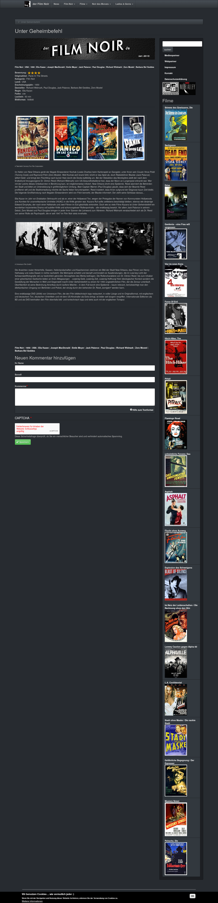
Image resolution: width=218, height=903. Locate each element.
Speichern (24, 442)
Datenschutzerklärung (176, 79)
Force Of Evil (171, 301)
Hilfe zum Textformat (143, 409)
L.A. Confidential (173, 682)
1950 (32, 67)
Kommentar (20, 386)
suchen (167, 49)
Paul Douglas (98, 67)
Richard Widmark (114, 67)
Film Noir (69, 3)
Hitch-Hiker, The (173, 338)
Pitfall (168, 378)
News (56, 3)
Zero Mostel (129, 67)
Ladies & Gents (124, 3)
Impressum (170, 67)
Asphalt (169, 491)
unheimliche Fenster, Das (177, 453)
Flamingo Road (172, 418)
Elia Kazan (41, 67)
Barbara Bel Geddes (145, 67)
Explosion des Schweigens (178, 567)
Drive (167, 185)
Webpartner (170, 61)
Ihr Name (19, 362)
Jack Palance (85, 67)
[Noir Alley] (187, 88)
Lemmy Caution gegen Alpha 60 (181, 646)
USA (27, 67)
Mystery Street (172, 801)
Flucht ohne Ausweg (175, 530)
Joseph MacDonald (56, 67)
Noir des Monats (100, 3)
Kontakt (169, 73)
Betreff (18, 374)
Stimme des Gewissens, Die (179, 107)
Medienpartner (172, 55)
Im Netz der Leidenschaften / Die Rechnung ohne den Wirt (181, 607)
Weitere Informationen (32, 900)
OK (192, 896)
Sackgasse (170, 145)
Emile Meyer (71, 67)
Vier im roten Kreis (174, 263)
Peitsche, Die (171, 840)
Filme (83, 3)
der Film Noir (41, 4)
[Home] (28, 4)
